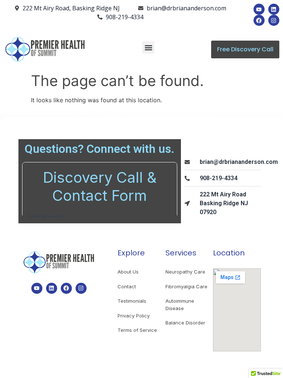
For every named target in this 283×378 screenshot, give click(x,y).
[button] (148, 47)
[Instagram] (273, 20)
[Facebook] (259, 20)
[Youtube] (259, 9)
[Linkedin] (273, 9)
